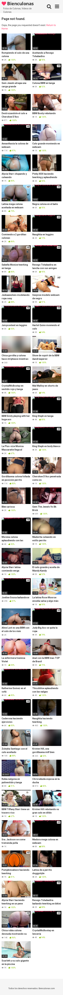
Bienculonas (20, 3)
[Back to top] (57, 988)
